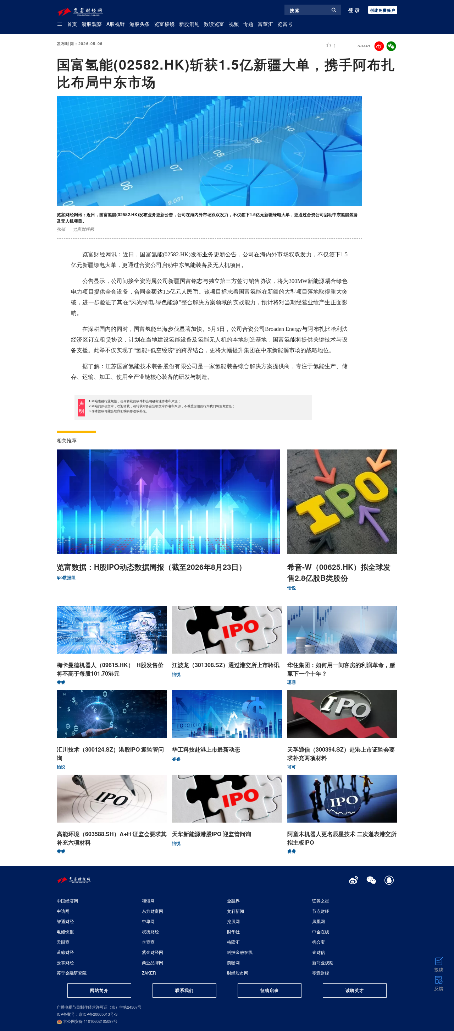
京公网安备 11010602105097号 (89, 1021)
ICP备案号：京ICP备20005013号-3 (87, 1014)
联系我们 (184, 990)
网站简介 (99, 990)
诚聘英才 (354, 990)
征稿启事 (269, 990)
